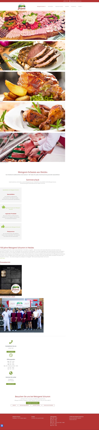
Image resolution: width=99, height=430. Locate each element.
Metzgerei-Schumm (41, 6)
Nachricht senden (36, 405)
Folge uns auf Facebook (48, 405)
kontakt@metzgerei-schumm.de (75, 1)
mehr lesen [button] (2, 258)
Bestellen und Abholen (24, 405)
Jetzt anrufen (11, 351)
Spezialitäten (50, 6)
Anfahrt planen (11, 383)
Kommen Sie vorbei (11, 377)
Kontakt (79, 6)
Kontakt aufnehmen (33, 403)
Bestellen (67, 6)
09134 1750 (66, 1)
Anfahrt (14, 405)
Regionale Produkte (59, 6)
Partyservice (73, 6)
